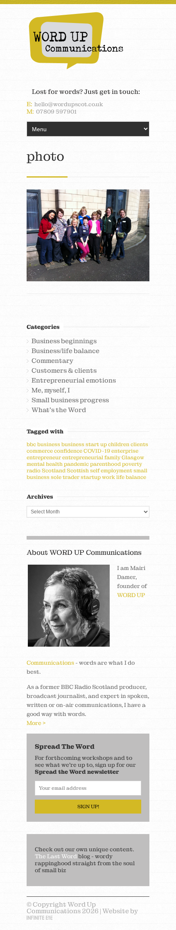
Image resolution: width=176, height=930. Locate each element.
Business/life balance (65, 351)
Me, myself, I (51, 390)
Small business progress (70, 400)
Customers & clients (64, 370)
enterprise (124, 450)
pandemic (76, 463)
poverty (132, 463)
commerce (40, 450)
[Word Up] (88, 40)
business (48, 444)
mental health (45, 463)
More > (36, 723)
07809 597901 (56, 111)
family (112, 457)
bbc (31, 444)
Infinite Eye (39, 918)
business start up (84, 444)
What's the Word (59, 410)
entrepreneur (44, 457)
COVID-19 (96, 450)
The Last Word (56, 856)
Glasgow (133, 457)
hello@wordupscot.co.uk (68, 104)
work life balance (124, 477)
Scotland (53, 470)
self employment (111, 470)
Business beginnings (64, 341)
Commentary (52, 361)
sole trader (65, 477)
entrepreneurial (82, 457)
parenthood (105, 463)
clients (139, 444)
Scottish (78, 470)
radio (34, 470)
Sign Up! (88, 806)
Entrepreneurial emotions (74, 380)
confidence (68, 450)
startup (91, 477)
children (118, 444)
